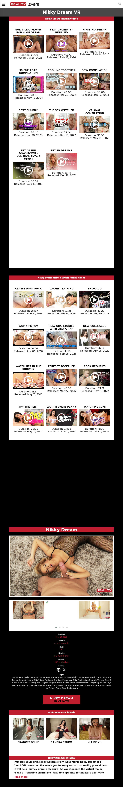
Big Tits (36, 683)
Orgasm (52, 683)
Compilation (72, 677)
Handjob (22, 680)
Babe (41, 680)
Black (25, 683)
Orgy (64, 688)
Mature (30, 680)
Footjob (49, 685)
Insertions (84, 683)
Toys (109, 683)
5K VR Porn (45, 677)
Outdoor (58, 680)
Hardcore (94, 677)
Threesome (89, 685)
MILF (20, 683)
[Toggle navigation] (3, 4)
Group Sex (100, 685)
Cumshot (68, 685)
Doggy (63, 677)
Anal (77, 683)
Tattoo (15, 680)
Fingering (94, 683)
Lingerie (44, 683)
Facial (26, 677)
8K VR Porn (84, 677)
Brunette (55, 677)
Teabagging (72, 688)
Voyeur (100, 680)
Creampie (40, 685)
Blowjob (93, 680)
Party (58, 688)
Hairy (14, 685)
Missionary (67, 680)
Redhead (49, 680)
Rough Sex (78, 685)
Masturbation (63, 683)
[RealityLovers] (24, 4)
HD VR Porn (105, 677)
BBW (36, 680)
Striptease (58, 685)
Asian (72, 683)
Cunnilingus (22, 685)
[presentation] (60, 623)
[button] (56, 627)
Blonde (102, 683)
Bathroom (34, 677)
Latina (85, 680)
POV (31, 683)
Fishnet (51, 688)
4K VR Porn (17, 677)
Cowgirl (32, 685)
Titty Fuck (77, 680)
